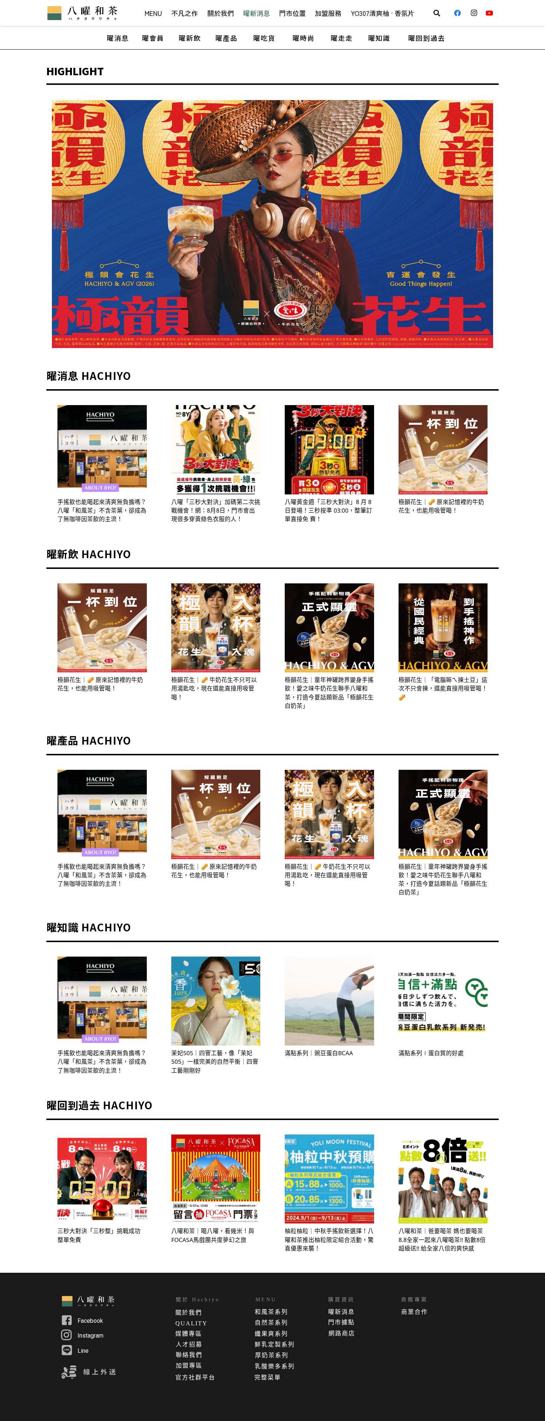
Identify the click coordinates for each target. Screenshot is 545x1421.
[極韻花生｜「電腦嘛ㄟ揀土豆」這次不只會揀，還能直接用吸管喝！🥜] (443, 628)
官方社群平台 (195, 1377)
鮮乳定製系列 (275, 1344)
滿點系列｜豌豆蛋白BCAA (319, 1053)
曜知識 (379, 38)
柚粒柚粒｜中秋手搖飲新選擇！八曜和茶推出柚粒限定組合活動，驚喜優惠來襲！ (329, 1239)
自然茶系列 (271, 1322)
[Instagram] (476, 13)
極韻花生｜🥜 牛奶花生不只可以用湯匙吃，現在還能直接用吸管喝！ (214, 688)
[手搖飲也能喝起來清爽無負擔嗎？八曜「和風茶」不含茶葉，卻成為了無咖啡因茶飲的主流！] (102, 449)
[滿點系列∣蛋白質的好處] (443, 1001)
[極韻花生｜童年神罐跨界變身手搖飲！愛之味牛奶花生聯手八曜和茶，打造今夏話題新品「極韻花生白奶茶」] (329, 628)
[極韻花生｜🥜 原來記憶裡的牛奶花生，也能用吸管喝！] (443, 449)
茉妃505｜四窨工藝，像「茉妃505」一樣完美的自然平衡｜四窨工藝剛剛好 (214, 1061)
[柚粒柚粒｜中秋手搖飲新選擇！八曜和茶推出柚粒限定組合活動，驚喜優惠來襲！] (329, 1179)
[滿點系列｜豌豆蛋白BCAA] (329, 1001)
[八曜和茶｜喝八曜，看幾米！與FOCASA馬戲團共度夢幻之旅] (216, 1179)
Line (83, 1350)
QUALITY (191, 1323)
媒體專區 (188, 1334)
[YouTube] (492, 13)
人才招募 (189, 1344)
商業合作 (414, 1312)
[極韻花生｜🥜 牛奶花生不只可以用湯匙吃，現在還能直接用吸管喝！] (216, 628)
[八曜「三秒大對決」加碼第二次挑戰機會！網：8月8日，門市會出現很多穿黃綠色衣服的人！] (216, 449)
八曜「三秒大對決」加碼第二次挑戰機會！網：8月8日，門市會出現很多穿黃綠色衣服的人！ (215, 510)
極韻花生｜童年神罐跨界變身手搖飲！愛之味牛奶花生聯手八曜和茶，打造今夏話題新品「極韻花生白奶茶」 (329, 693)
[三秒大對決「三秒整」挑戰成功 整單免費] (102, 1179)
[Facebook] (460, 13)
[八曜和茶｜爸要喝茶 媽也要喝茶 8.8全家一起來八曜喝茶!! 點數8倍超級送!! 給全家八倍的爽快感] (443, 1179)
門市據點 (341, 1322)
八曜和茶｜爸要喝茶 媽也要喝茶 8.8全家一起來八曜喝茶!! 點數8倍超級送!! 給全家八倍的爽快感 (442, 1239)
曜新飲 (190, 38)
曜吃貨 (264, 38)
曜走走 (342, 38)
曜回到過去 (426, 38)
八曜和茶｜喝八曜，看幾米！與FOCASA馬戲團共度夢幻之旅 (212, 1235)
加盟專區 (189, 1365)
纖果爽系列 (271, 1334)
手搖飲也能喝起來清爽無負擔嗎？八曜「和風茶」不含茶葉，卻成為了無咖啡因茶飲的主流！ (101, 510)
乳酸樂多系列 (275, 1366)
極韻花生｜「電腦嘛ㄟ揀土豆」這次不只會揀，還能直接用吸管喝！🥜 (443, 688)
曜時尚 (304, 38)
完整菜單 (267, 1377)
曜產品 (226, 38)
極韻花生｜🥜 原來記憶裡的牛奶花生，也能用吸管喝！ (441, 506)
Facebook (90, 1320)
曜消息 (118, 38)
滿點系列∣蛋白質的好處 (431, 1053)
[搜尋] (436, 13)
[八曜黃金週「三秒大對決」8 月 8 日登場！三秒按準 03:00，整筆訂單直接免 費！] (329, 449)
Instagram (90, 1335)
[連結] (83, 13)
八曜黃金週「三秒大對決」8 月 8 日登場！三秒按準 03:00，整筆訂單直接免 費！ (328, 510)
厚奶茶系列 (271, 1355)
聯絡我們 (189, 1355)
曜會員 (153, 38)
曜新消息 (341, 1312)
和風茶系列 (271, 1312)
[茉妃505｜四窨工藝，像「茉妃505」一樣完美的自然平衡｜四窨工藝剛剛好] (216, 1001)
